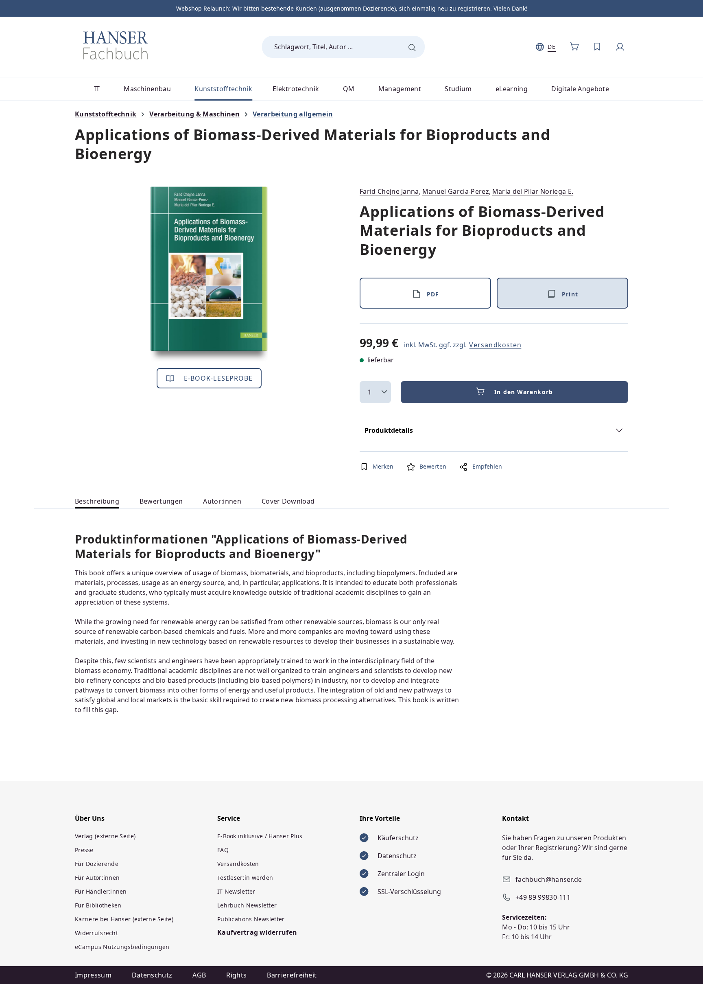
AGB (199, 975)
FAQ (223, 850)
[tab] (97, 501)
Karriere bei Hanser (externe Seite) (124, 919)
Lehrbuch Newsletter (247, 905)
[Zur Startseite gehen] (115, 45)
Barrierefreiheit (292, 975)
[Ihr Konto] (620, 47)
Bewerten (432, 466)
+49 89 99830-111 (542, 897)
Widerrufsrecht (96, 933)
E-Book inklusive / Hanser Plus (259, 836)
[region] (209, 274)
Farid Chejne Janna (389, 191)
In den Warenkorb (523, 392)
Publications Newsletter (250, 919)
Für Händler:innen (101, 891)
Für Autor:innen (97, 877)
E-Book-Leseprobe (217, 378)
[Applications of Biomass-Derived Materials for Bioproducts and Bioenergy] (209, 274)
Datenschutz (152, 975)
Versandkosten (495, 344)
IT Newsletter (236, 891)
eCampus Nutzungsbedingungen (122, 947)
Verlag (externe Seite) (105, 836)
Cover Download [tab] (288, 501)
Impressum (93, 975)
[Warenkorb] (574, 47)
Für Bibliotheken (98, 905)
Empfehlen (487, 466)
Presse (84, 850)
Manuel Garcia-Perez (455, 191)
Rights (236, 975)
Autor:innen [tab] (222, 501)
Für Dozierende (96, 864)
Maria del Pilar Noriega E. (532, 191)
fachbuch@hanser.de (548, 879)
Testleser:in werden (245, 877)
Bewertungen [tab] (161, 501)
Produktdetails (389, 430)
